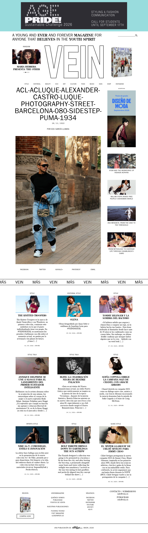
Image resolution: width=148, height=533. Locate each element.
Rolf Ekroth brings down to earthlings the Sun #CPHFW (74, 449)
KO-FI (90, 510)
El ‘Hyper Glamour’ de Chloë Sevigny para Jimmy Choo (115, 449)
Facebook (90, 498)
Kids (100, 84)
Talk (35, 355)
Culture (73, 84)
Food (83, 84)
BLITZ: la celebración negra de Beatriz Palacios (74, 380)
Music (92, 84)
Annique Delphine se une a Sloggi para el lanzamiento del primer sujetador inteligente (32, 382)
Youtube (90, 505)
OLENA (74, 320)
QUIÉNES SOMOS (57, 498)
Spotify (90, 507)
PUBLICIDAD (57, 500)
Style (26, 84)
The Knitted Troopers (32, 316)
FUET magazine (58, 513)
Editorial (37, 84)
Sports (29, 424)
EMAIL (93, 270)
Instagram (120, 84)
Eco (56, 84)
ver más (37, 345)
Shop (109, 84)
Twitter (90, 500)
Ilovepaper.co (58, 516)
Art (64, 84)
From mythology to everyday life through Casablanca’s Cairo (121, 251)
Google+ (4, 532)
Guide (113, 424)
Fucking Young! (58, 511)
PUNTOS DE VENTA (57, 502)
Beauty (48, 84)
